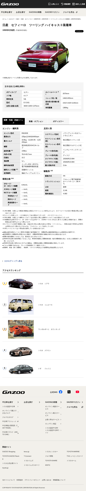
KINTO (47, 465)
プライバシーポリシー (32, 480)
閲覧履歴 (67, 4)
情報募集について (59, 480)
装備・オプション (36, 121)
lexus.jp (26, 451)
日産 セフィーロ (26, 19)
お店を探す (20, 12)
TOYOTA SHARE (51, 460)
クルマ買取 (49, 456)
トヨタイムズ (28, 460)
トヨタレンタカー (51, 451)
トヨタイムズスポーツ (32, 465)
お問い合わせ (46, 480)
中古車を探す (6, 12)
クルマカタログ (7, 417)
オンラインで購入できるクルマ (9, 412)
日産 (17, 19)
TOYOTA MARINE (73, 451)
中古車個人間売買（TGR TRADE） (9, 427)
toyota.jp (5, 468)
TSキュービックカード (75, 456)
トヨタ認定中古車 (8, 406)
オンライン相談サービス (52, 408)
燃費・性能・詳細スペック (13, 121)
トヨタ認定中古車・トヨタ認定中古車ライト (52, 430)
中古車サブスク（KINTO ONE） (9, 433)
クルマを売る (68, 12)
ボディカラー (58, 121)
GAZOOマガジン (52, 12)
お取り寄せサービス (52, 419)
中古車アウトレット (9, 421)
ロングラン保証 (50, 424)
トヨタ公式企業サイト (10, 463)
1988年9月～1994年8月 (41, 19)
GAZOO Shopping (8, 451)
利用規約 (20, 480)
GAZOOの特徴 (35, 12)
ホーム (4, 19)
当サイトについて (8, 480)
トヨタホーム (71, 460)
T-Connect (27, 456)
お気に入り (55, 4)
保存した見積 (80, 4)
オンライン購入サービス (52, 414)
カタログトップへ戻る (13, 261)
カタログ (11, 19)
